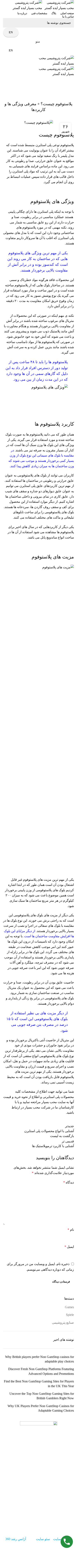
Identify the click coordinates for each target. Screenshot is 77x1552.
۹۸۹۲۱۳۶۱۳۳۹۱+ (32, 1516)
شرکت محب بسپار (37, 1107)
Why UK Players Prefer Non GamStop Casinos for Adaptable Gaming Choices (41, 1408)
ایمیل (69, 1246)
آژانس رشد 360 (15, 1539)
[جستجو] (8, 23)
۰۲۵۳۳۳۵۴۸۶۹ (46, 1521)
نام (71, 1229)
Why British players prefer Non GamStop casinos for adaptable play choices (39, 1359)
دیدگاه (68, 1182)
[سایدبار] (72, 1547)
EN (11, 32)
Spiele (70, 1314)
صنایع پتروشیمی (58, 89)
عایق (59, 982)
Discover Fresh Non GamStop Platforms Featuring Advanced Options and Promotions (41, 1371)
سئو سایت (43, 1539)
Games (69, 1307)
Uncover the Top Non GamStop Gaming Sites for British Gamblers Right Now (41, 1396)
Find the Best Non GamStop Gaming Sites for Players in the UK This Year (39, 1384)
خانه (72, 89)
